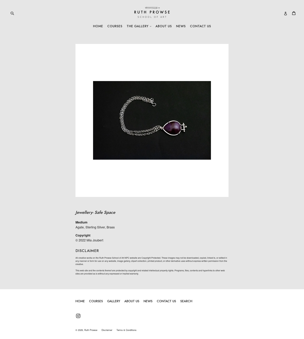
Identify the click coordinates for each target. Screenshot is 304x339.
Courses (114, 26)
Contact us (200, 26)
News (181, 26)
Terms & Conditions (126, 330)
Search (186, 301)
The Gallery (139, 26)
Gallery (113, 301)
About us (164, 26)
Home (98, 26)
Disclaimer (107, 330)
